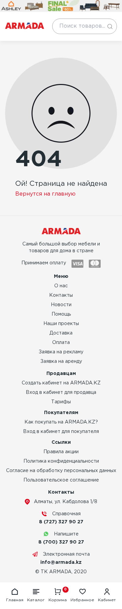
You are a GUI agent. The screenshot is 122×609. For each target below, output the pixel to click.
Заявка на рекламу (61, 352)
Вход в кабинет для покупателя (61, 432)
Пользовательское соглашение (61, 480)
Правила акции (61, 452)
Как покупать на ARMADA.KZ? (61, 422)
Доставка (61, 333)
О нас (61, 286)
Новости (61, 305)
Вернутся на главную (45, 194)
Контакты (61, 295)
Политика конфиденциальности (61, 461)
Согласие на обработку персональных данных (61, 471)
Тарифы (61, 402)
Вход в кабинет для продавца (61, 392)
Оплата (61, 343)
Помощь (61, 314)
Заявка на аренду (61, 361)
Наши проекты (61, 324)
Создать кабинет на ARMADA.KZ (61, 383)
